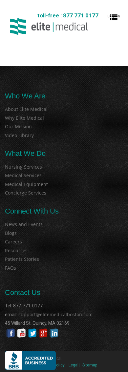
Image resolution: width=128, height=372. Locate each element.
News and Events (24, 224)
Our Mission (18, 126)
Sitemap (89, 365)
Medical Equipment (26, 184)
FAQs (10, 268)
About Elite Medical (26, 109)
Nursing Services (23, 167)
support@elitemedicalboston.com (46, 314)
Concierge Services (25, 193)
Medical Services (23, 175)
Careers (13, 241)
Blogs (11, 233)
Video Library (19, 135)
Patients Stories (22, 259)
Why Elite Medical (24, 118)
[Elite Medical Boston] (49, 26)
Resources (16, 250)
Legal (73, 365)
